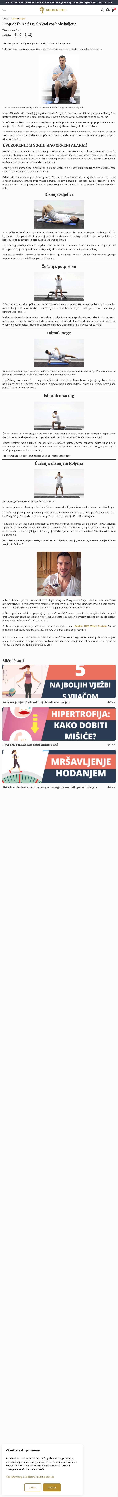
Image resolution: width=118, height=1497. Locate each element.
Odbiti (33, 1487)
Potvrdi (52, 1487)
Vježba (15, 18)
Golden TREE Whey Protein (90, 625)
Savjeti (22, 18)
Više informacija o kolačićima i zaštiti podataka (30, 1476)
